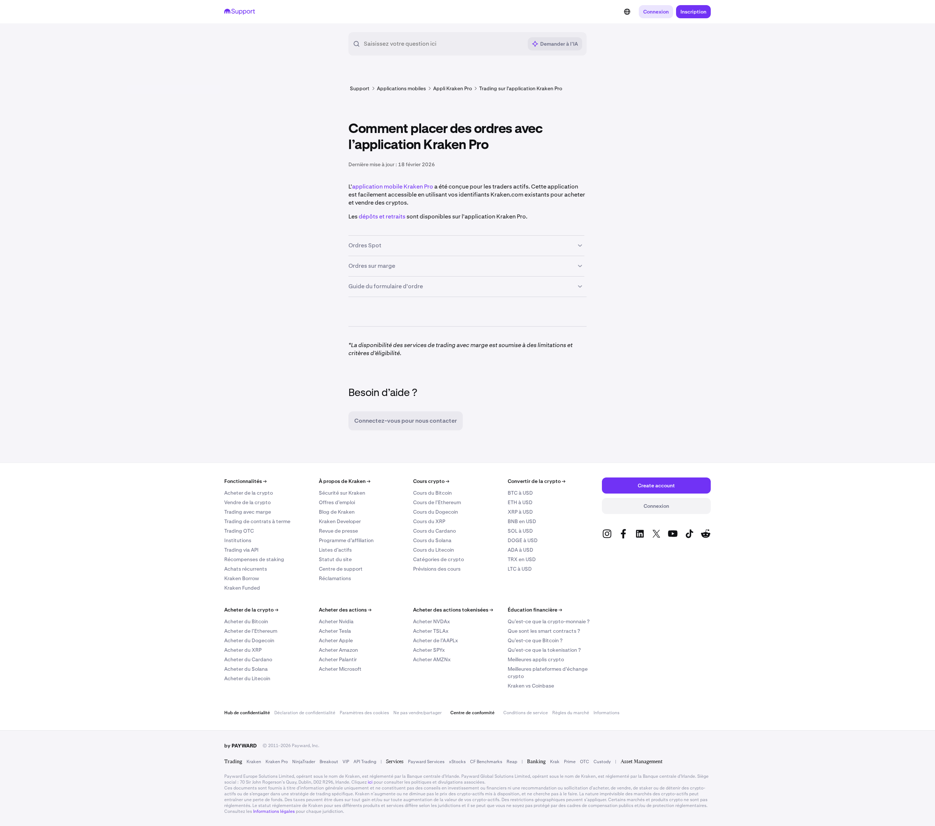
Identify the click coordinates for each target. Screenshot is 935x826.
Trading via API (241, 550)
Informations (606, 713)
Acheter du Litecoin (247, 678)
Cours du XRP (429, 521)
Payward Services (426, 762)
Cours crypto (431, 481)
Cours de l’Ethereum (437, 502)
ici (370, 782)
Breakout (329, 762)
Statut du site (335, 559)
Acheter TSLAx (431, 631)
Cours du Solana (432, 540)
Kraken (254, 762)
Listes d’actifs (335, 550)
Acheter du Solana (246, 669)
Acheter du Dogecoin (249, 640)
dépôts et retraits (382, 216)
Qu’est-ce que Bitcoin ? (535, 640)
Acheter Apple (336, 640)
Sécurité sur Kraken (342, 493)
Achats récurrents (245, 569)
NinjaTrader (303, 762)
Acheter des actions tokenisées (453, 609)
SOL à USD (520, 531)
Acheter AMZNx (432, 659)
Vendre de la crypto (247, 502)
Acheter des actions (345, 609)
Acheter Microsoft (340, 669)
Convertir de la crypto (536, 481)
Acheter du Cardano (248, 659)
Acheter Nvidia (336, 621)
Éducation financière (535, 609)
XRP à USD (520, 512)
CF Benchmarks (486, 762)
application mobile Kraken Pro (392, 186)
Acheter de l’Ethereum (250, 631)
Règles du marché (570, 713)
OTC (584, 762)
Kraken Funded (242, 588)
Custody (602, 762)
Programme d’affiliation (346, 540)
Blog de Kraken (337, 512)
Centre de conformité (472, 713)
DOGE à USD (523, 540)
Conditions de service (525, 713)
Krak (555, 762)
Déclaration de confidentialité (304, 713)
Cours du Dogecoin (435, 512)
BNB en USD (522, 521)
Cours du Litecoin (433, 550)
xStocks (457, 762)
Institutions (237, 540)
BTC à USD (520, 493)
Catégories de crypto (438, 559)
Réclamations (335, 578)
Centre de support (341, 569)
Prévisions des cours (437, 569)
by (240, 745)
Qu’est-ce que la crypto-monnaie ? (548, 621)
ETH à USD (520, 502)
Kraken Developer (340, 521)
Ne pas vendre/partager (417, 713)
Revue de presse (338, 531)
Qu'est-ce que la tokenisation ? (544, 650)
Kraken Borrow (241, 578)
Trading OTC (239, 531)
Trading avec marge (247, 512)
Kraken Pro (277, 762)
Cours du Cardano (434, 531)
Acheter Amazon (338, 650)
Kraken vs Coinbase (531, 685)
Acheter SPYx (429, 650)
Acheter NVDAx (431, 621)
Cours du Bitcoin (432, 493)
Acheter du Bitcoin (246, 621)
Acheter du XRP (243, 650)
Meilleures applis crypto (536, 659)
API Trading (365, 762)
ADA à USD (520, 550)
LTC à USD (520, 569)
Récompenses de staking (254, 559)
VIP (346, 762)
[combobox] (443, 43)
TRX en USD (522, 559)
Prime (570, 762)
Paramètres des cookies (364, 713)
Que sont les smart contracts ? (544, 631)
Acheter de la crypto (248, 493)
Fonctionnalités (245, 481)
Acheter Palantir (338, 659)
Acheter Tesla (335, 631)
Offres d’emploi (337, 502)
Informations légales (274, 811)
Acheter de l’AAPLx (435, 640)
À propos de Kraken (344, 481)
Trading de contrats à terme (257, 521)
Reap (512, 762)
